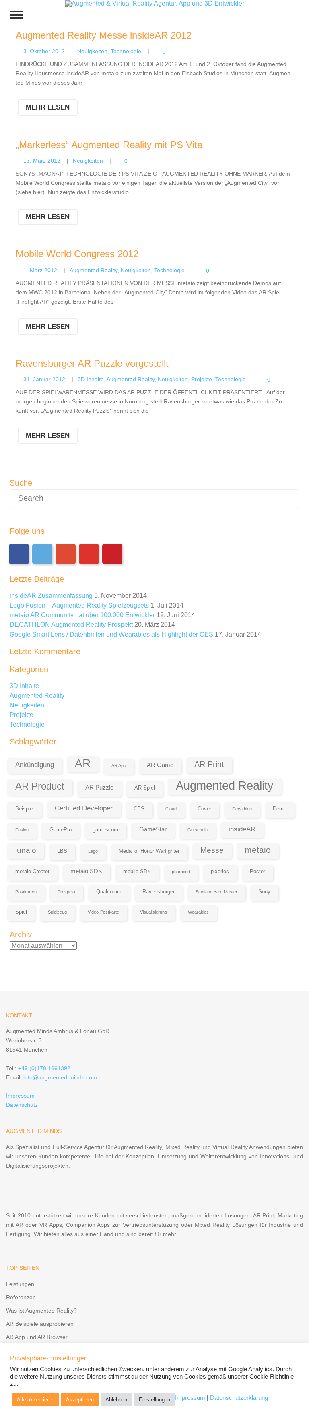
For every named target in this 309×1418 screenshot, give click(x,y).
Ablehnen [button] (116, 1400)
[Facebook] (19, 554)
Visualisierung (153, 912)
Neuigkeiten (92, 51)
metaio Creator (32, 871)
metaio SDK (86, 871)
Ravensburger (158, 892)
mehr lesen (48, 107)
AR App (118, 765)
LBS (62, 851)
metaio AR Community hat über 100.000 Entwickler (82, 615)
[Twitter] (42, 554)
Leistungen (20, 1284)
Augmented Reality (93, 270)
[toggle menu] (16, 15)
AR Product (39, 786)
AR (83, 763)
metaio (258, 850)
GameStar (153, 829)
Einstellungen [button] (154, 1400)
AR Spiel (144, 788)
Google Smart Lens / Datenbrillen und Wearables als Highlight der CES (111, 634)
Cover (204, 809)
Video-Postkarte (103, 912)
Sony (264, 892)
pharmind (181, 871)
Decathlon (242, 808)
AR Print (209, 764)
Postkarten (26, 891)
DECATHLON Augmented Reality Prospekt (71, 624)
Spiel (21, 912)
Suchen (287, 499)
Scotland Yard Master (216, 891)
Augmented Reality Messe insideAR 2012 (104, 35)
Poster (257, 871)
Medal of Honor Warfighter (149, 851)
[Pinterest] (112, 554)
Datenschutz (22, 1105)
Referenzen (21, 1297)
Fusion (22, 829)
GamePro (60, 830)
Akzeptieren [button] (80, 1400)
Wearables (198, 912)
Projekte (201, 379)
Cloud (171, 808)
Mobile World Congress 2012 (77, 253)
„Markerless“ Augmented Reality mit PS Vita (109, 144)
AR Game (160, 764)
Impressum (20, 1095)
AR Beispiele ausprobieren (40, 1324)
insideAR (242, 829)
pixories (220, 871)
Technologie (126, 51)
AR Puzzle (99, 787)
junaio (25, 849)
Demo (279, 809)
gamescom (105, 830)
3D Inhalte (91, 379)
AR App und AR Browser (37, 1337)
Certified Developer (84, 808)
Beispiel (24, 809)
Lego (93, 851)
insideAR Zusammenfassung (51, 595)
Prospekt (66, 891)
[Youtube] (89, 554)
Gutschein (197, 829)
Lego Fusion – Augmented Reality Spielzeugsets (79, 605)
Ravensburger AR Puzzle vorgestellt (92, 363)
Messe (212, 849)
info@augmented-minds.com (60, 1077)
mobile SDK (137, 871)
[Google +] (66, 554)
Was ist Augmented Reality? (41, 1310)
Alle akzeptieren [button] (35, 1400)
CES (139, 809)
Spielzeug (57, 912)
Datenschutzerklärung (239, 1398)
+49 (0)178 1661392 (44, 1068)
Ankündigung (34, 764)
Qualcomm (109, 892)
